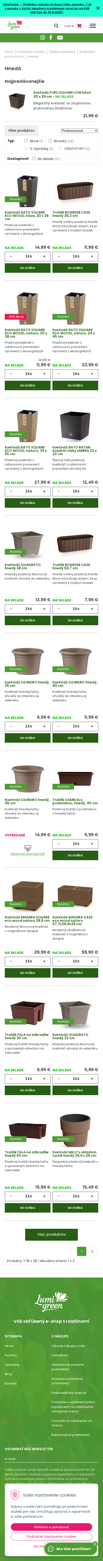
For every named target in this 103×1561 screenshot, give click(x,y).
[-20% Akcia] (28, 308)
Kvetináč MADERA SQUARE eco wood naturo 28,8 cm (27, 919)
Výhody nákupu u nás (68, 1346)
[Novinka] (28, 191)
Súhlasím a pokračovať (51, 1527)
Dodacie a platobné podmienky (67, 1381)
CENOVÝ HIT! (77, 148)
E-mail (10, 1459)
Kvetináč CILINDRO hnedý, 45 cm (27, 801)
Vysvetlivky (60, 1355)
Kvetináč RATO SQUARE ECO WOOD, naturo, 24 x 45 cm (73, 333)
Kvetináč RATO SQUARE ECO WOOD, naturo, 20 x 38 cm (26, 333)
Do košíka (27, 268)
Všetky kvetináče (62, 51)
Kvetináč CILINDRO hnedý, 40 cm (74, 684)
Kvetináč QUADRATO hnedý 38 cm (23, 566)
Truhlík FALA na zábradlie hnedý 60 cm (27, 1154)
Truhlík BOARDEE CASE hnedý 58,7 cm (71, 566)
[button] (95, 1544)
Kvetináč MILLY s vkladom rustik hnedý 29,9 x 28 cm (74, 1154)
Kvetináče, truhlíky (31, 51)
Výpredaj (12, 1364)
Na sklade (49, 158)
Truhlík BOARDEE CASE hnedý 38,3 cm (71, 214)
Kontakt (11, 1383)
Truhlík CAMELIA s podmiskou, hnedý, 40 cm (75, 801)
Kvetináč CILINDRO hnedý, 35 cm (27, 684)
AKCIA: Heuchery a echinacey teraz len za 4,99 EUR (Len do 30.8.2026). (55, 10)
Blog (8, 1374)
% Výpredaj (41, 148)
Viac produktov (51, 1234)
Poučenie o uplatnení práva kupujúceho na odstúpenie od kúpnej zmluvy (73, 1407)
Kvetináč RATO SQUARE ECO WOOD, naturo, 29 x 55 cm (26, 450)
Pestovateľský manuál (69, 1392)
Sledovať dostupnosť (28, 853)
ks (30, 256)
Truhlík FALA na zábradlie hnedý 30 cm (27, 1036)
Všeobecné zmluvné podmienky (68, 1367)
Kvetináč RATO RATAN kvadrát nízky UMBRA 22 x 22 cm (74, 450)
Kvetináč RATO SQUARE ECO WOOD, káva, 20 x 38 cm (27, 215)
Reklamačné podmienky (71, 1435)
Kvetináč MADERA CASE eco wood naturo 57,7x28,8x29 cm (72, 920)
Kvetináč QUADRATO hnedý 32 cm (70, 1036)
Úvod (9, 51)
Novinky (64, 141)
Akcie (36, 141)
